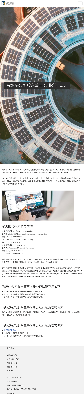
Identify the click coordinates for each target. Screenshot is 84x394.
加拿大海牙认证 (13, 359)
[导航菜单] (80, 3)
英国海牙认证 (12, 363)
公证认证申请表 (10, 330)
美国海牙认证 (12, 355)
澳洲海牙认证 (12, 367)
